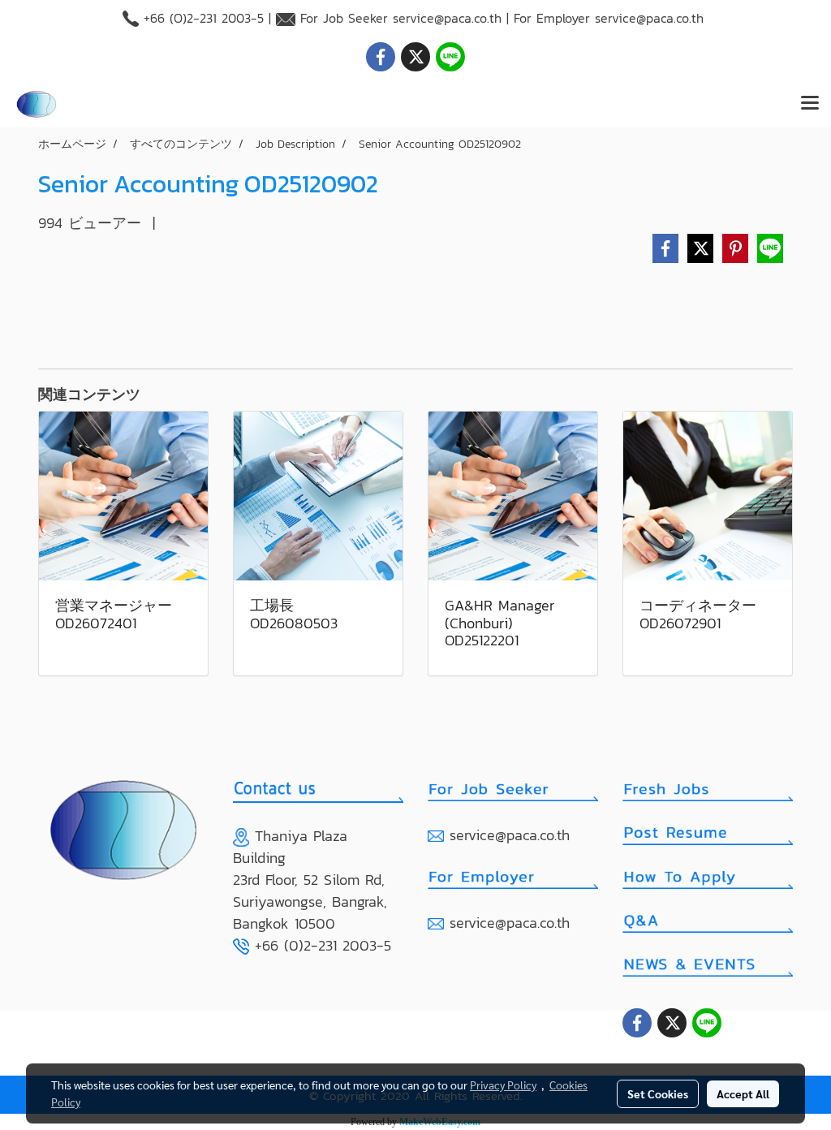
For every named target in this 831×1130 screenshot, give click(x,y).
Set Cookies (657, 1093)
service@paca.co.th (447, 18)
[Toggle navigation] (810, 104)
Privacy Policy (503, 1084)
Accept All (743, 1093)
